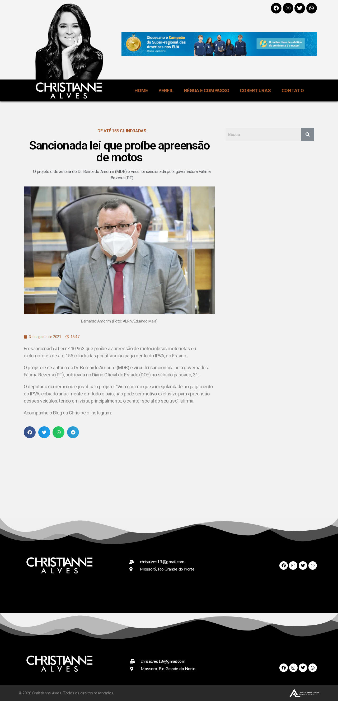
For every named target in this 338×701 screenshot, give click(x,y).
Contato (292, 90)
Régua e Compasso (206, 90)
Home (141, 90)
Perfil (165, 90)
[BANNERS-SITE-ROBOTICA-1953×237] (219, 54)
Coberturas (255, 90)
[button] (30, 432)
